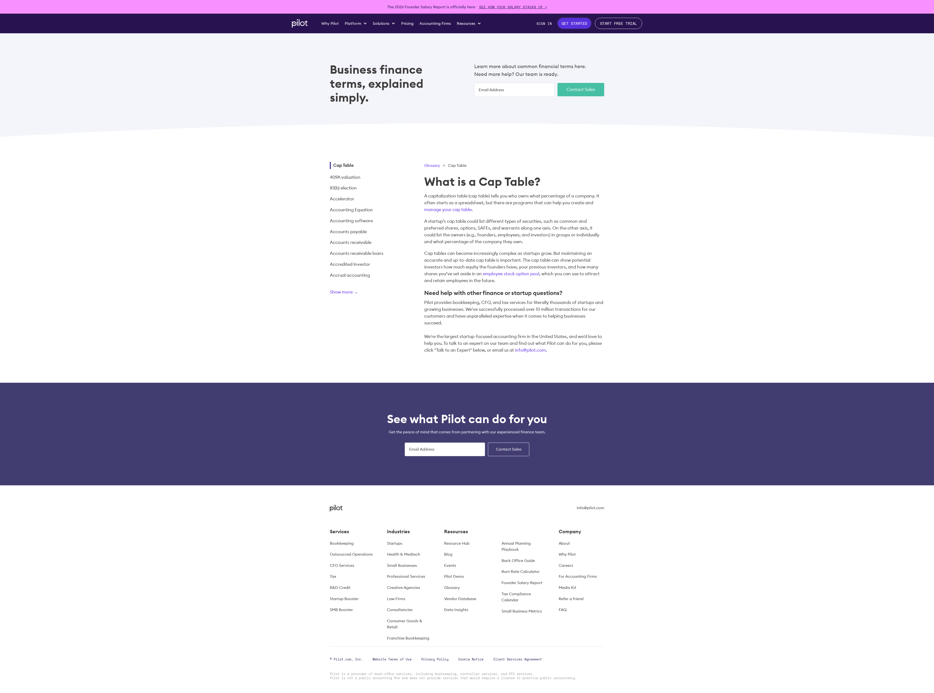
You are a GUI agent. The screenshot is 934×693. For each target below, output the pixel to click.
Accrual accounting (350, 275)
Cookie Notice (471, 659)
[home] (300, 23)
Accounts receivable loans (356, 253)
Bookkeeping (342, 543)
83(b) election (343, 188)
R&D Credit (340, 587)
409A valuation (345, 177)
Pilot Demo (454, 576)
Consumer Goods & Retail (404, 624)
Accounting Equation (351, 210)
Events (450, 565)
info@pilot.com (530, 350)
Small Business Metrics (522, 611)
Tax (333, 576)
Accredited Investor (350, 264)
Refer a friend (571, 598)
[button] (356, 23)
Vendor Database (460, 598)
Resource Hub (456, 543)
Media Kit (567, 587)
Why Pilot (567, 554)
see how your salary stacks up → (513, 6)
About (564, 543)
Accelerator (342, 199)
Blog (448, 554)
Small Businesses (402, 565)
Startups (394, 543)
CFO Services (342, 565)
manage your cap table (448, 209)
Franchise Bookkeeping (408, 638)
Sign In (544, 23)
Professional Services (406, 576)
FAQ (562, 609)
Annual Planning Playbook (516, 546)
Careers (566, 565)
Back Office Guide (518, 560)
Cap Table (343, 165)
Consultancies (400, 609)
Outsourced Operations (351, 554)
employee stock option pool (511, 273)
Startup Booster (344, 598)
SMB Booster (341, 609)
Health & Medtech (403, 554)
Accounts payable (348, 231)
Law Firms (396, 598)
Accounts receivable (350, 242)
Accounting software (351, 220)
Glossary (432, 165)
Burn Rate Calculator (521, 571)
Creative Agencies (403, 587)
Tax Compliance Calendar (516, 597)
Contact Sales (580, 89)
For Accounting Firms (578, 576)
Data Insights (456, 609)
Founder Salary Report (522, 582)
